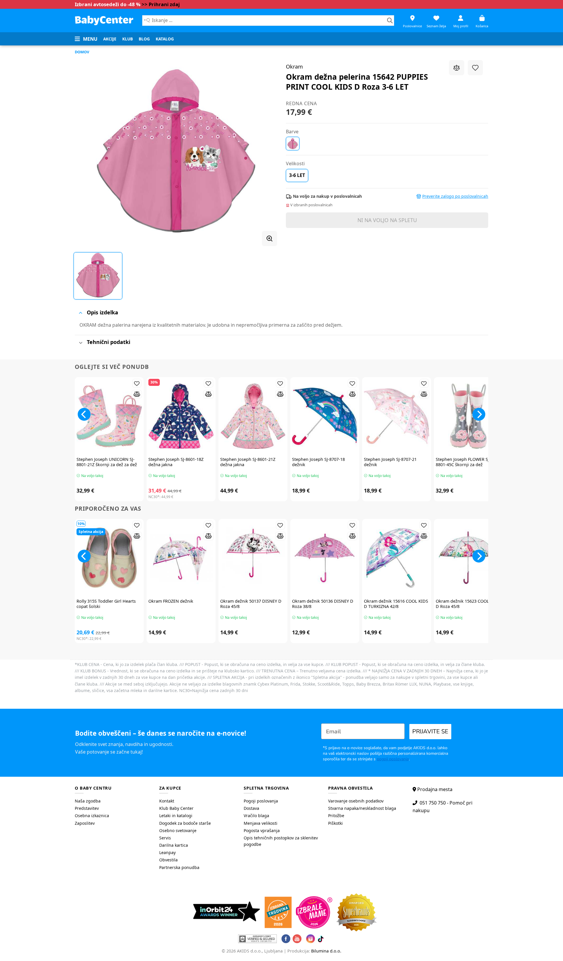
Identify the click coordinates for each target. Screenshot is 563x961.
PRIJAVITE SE (430, 731)
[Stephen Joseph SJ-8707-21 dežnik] (396, 416)
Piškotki (335, 823)
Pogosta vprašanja (262, 830)
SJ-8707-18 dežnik (318, 462)
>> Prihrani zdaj (161, 4)
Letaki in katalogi (175, 815)
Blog (144, 39)
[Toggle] (80, 312)
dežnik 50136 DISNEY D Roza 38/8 (322, 604)
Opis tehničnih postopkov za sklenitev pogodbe (281, 841)
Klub (127, 39)
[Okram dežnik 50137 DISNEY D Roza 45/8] (253, 558)
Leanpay (167, 852)
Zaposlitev (85, 823)
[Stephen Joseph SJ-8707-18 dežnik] (324, 416)
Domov (82, 51)
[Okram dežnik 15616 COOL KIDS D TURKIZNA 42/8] (396, 558)
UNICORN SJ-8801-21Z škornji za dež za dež (107, 462)
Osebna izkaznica (92, 815)
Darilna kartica (173, 845)
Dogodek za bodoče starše (185, 823)
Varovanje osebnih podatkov (356, 801)
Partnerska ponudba (179, 867)
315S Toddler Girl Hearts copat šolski (106, 604)
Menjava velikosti (260, 823)
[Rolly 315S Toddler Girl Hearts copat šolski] (109, 558)
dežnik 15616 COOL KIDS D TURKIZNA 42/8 (396, 604)
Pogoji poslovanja (261, 801)
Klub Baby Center (176, 808)
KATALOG (165, 39)
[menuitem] (109, 39)
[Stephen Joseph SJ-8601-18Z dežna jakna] (181, 416)
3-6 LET (297, 175)
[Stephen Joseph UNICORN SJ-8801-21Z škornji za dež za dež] (109, 416)
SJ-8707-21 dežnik (390, 462)
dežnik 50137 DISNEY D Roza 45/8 (251, 604)
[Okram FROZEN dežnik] (181, 558)
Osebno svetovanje (177, 830)
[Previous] (84, 414)
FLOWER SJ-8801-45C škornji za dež (463, 462)
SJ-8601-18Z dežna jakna (176, 462)
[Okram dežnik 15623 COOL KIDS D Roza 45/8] (468, 558)
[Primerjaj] (456, 67)
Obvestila (168, 860)
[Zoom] (269, 238)
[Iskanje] (390, 20)
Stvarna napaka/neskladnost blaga (362, 808)
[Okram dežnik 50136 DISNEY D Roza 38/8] (324, 558)
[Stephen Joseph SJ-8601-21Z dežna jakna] (253, 416)
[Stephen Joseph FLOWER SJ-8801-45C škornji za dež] (468, 416)
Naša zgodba (88, 801)
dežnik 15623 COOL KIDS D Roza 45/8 (468, 604)
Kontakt (166, 801)
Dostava (251, 808)
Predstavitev (87, 808)
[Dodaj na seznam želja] (475, 67)
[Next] (478, 414)
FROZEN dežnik (170, 601)
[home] (104, 20)
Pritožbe (336, 815)
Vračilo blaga (256, 815)
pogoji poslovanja (393, 759)
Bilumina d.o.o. (326, 951)
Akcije (109, 39)
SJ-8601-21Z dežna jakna (247, 462)
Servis (165, 838)
